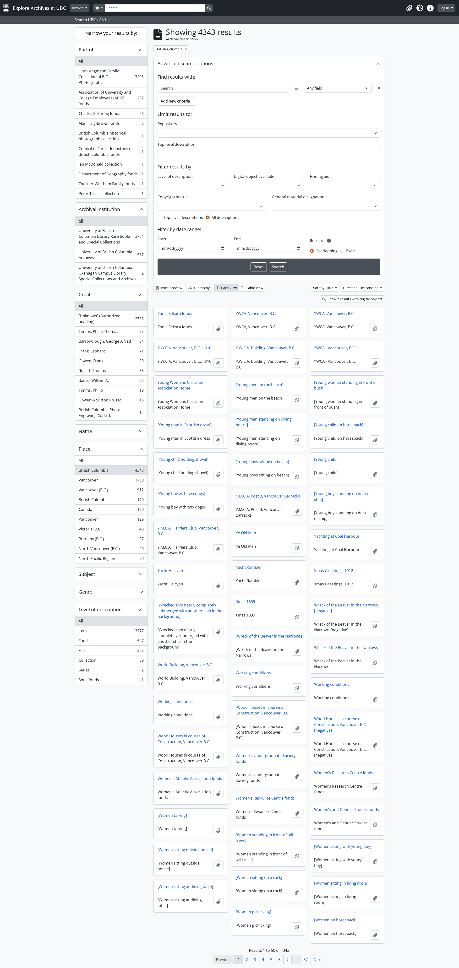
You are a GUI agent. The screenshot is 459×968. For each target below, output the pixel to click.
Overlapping (327, 251)
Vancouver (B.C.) (111, 491)
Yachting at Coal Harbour (337, 536)
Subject (87, 574)
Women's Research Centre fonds (343, 772)
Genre (85, 592)
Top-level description (176, 144)
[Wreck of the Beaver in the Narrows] (269, 636)
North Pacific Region (111, 559)
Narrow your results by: (111, 33)
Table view (254, 288)
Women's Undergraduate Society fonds (265, 758)
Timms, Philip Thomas (111, 332)
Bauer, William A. (111, 381)
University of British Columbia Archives (111, 254)
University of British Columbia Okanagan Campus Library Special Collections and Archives (111, 273)
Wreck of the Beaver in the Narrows (346, 647)
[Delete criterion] (378, 88)
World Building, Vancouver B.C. (185, 664)
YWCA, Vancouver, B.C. (256, 313)
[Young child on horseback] (338, 424)
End (237, 239)
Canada (111, 510)
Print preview (171, 288)
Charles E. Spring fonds (111, 115)
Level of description (100, 609)
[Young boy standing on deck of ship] (342, 496)
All (81, 61)
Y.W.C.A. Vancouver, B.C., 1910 (184, 348)
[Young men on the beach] (259, 384)
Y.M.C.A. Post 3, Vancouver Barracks (268, 496)
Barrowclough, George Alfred (111, 342)
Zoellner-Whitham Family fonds (111, 185)
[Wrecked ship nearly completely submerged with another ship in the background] (190, 610)
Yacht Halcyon (170, 570)
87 (305, 959)
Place (84, 449)
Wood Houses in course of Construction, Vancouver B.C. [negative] (340, 724)
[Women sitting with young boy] (342, 846)
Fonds (111, 642)
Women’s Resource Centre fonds (265, 798)
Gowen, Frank (111, 362)
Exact (351, 251)
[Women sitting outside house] (185, 849)
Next (318, 959)
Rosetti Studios (111, 372)
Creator (87, 294)
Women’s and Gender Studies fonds (346, 809)
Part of (86, 49)
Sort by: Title (323, 288)
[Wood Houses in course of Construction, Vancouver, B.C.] (263, 710)
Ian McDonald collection (111, 165)
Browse (78, 8)
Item (111, 632)
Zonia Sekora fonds (175, 313)
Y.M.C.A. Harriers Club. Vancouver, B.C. (188, 530)
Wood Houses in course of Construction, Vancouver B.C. (184, 738)
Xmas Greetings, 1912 (333, 570)
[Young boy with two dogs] (181, 493)
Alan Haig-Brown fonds (111, 124)
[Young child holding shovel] (183, 459)
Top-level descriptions (183, 217)
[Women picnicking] (253, 911)
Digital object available (254, 176)
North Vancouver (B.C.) (111, 550)
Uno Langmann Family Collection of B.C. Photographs (111, 76)
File (111, 651)
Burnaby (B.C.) (111, 540)
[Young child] (326, 459)
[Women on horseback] (335, 920)
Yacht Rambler (249, 567)
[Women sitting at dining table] (185, 886)
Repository (167, 123)
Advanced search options (185, 63)
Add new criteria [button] (175, 101)
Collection (111, 661)
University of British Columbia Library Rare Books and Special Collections (111, 236)
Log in (445, 8)
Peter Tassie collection (111, 194)
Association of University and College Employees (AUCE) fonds (111, 98)
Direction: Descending (361, 288)
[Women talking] (172, 815)
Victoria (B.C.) (111, 530)
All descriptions (225, 217)
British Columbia (111, 471)
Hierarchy (201, 288)
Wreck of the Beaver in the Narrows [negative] (346, 607)
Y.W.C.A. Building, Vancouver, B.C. (265, 348)
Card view (228, 288)
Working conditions (253, 673)
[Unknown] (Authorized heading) (111, 318)
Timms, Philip (111, 391)
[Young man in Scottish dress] (184, 424)
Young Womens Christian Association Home (180, 385)
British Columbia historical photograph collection (111, 135)
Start (162, 239)
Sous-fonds (111, 681)
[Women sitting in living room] (341, 883)
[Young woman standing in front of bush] (345, 385)
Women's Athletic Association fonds (190, 778)
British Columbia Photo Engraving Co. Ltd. (111, 412)
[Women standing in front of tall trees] (264, 837)
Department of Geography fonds (111, 175)
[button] (409, 8)
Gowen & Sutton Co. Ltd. (111, 401)
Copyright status (172, 197)
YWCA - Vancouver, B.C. (335, 348)
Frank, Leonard (111, 352)
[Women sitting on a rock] (259, 877)
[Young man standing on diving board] (264, 421)
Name (85, 431)
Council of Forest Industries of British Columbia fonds (111, 151)
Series (111, 671)
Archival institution (99, 209)
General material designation (298, 197)
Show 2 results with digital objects (354, 299)
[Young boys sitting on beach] (262, 461)
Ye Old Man (246, 532)
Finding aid (319, 176)
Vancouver (111, 481)
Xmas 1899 (245, 601)
